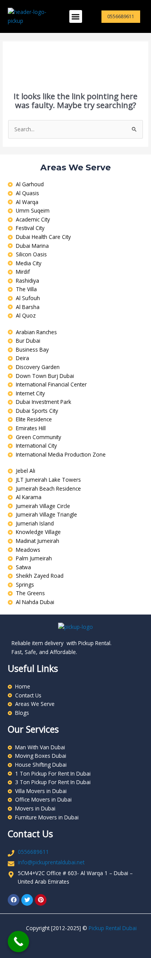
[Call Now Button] (18, 941)
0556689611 (33, 851)
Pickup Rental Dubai (113, 928)
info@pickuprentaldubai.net (51, 862)
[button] (75, 16)
